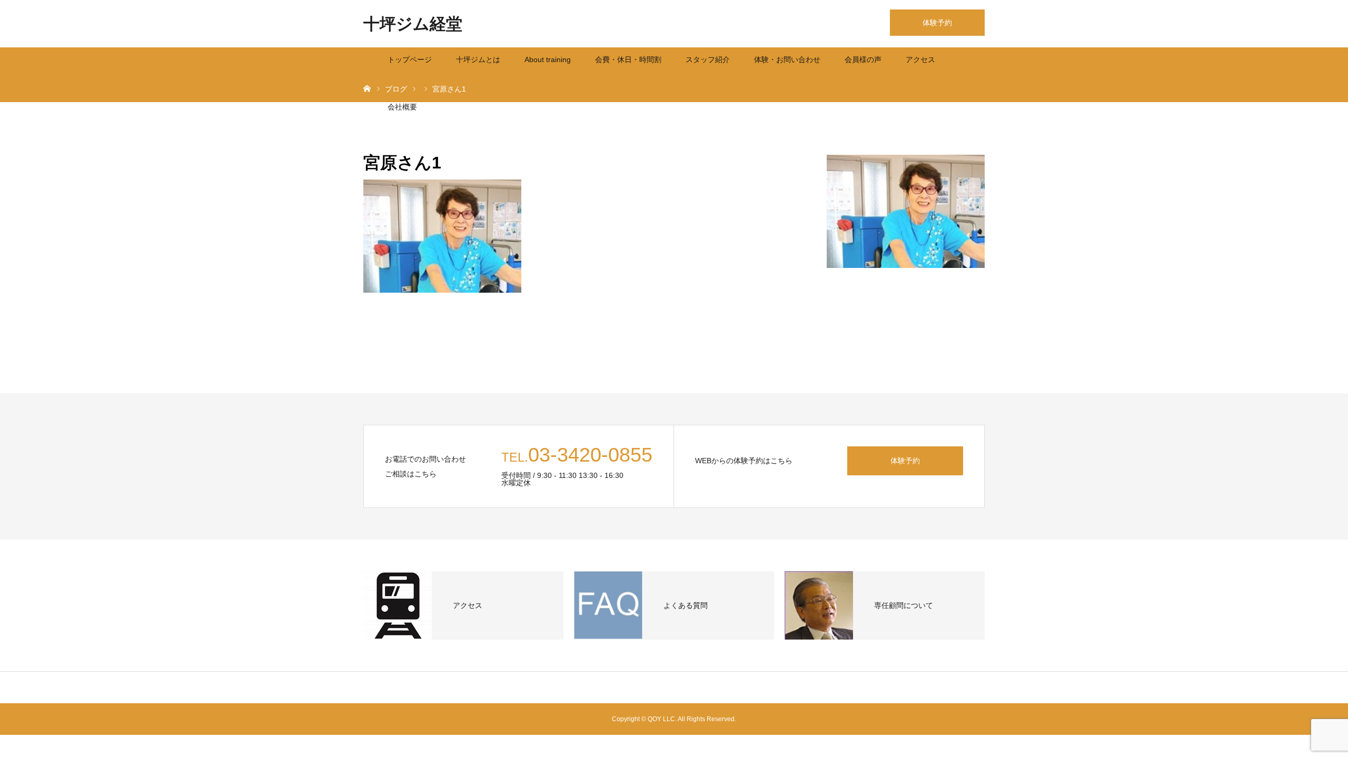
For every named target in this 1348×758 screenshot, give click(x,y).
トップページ (410, 59)
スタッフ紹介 (708, 59)
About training (547, 59)
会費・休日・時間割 (628, 59)
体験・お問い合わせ (787, 59)
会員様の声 (863, 59)
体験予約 (937, 22)
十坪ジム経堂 (412, 24)
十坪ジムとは (478, 59)
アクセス (920, 59)
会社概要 (402, 107)
